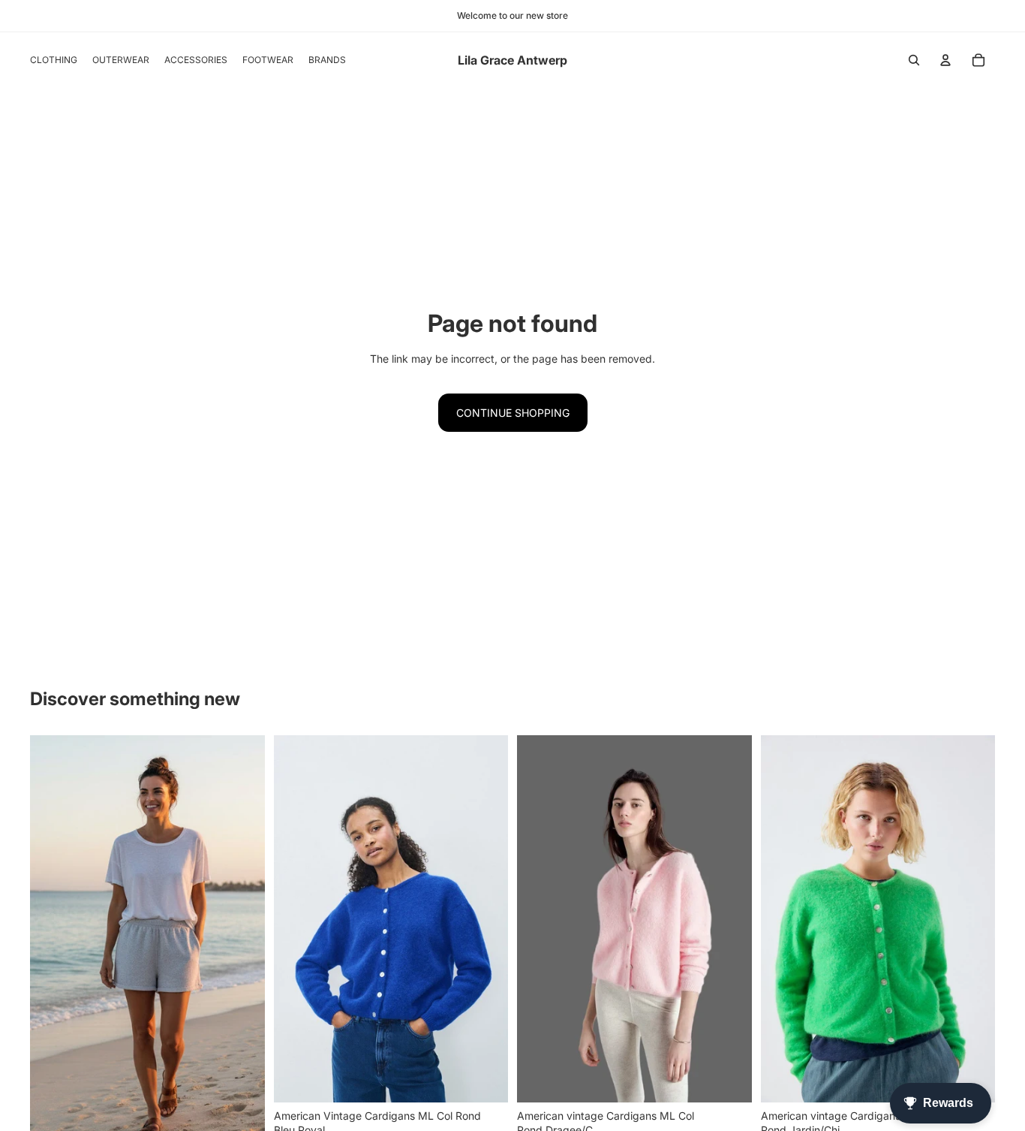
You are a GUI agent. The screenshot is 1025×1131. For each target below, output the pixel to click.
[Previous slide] (52, 944)
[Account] (945, 60)
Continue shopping (513, 412)
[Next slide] (242, 944)
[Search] (913, 60)
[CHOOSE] (484, 1079)
